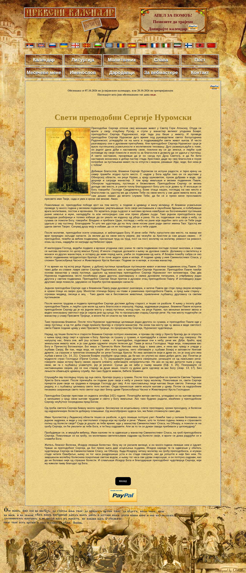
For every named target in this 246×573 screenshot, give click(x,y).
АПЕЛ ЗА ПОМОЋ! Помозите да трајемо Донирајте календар (170, 22)
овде (153, 94)
